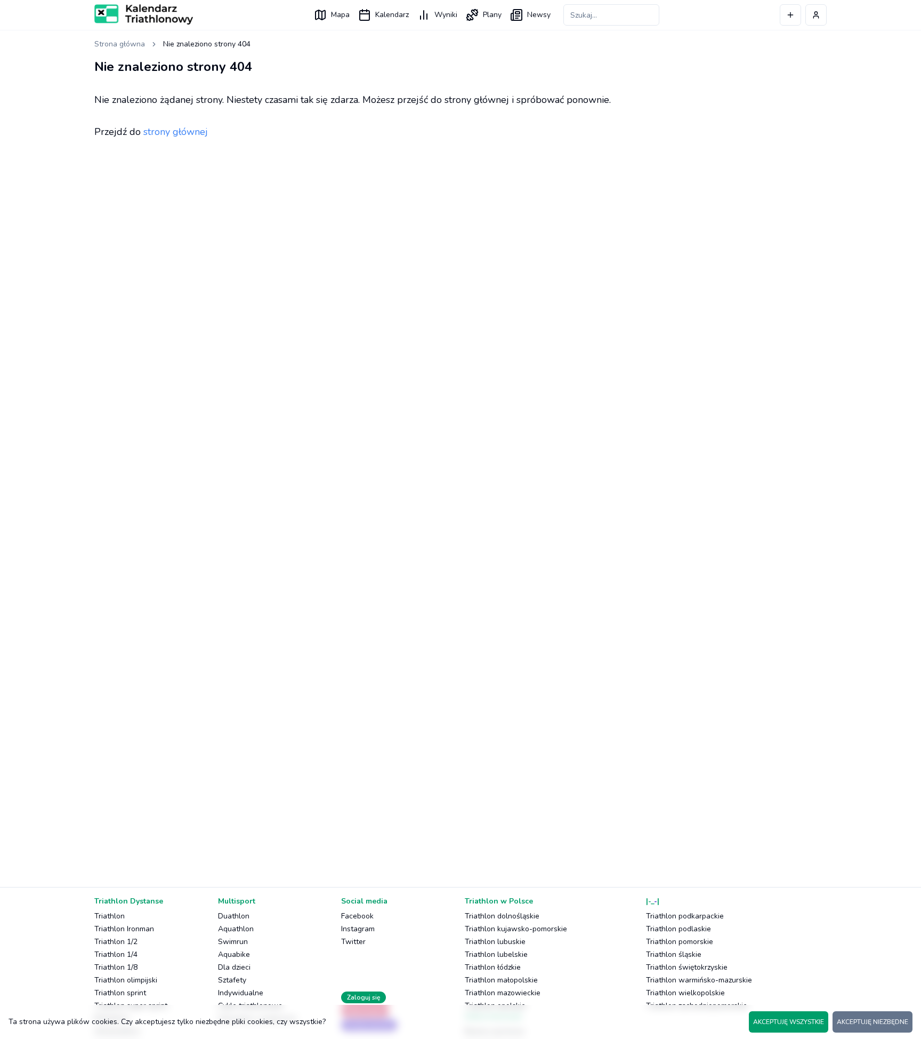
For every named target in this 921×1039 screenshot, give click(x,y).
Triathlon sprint (120, 993)
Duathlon (233, 916)
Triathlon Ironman (124, 929)
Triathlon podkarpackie (685, 916)
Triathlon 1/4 (116, 954)
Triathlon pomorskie (679, 942)
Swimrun (233, 942)
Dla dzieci (234, 967)
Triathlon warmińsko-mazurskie (699, 980)
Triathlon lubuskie (495, 942)
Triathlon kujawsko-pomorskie (516, 929)
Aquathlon (236, 929)
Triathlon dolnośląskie (502, 916)
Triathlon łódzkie (493, 967)
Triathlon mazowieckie (502, 993)
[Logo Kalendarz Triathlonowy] (143, 14)
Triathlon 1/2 (116, 942)
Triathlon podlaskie (678, 929)
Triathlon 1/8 (116, 967)
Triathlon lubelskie (496, 954)
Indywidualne (240, 993)
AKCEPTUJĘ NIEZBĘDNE (872, 1022)
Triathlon (109, 916)
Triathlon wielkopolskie (685, 993)
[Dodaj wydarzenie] (790, 15)
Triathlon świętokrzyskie (687, 967)
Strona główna (119, 44)
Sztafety (232, 980)
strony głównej (175, 131)
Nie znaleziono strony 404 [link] (207, 44)
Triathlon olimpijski (125, 980)
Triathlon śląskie (673, 954)
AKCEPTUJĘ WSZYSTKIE (788, 1022)
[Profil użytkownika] (816, 15)
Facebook (357, 916)
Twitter (353, 942)
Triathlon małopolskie (501, 980)
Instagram (358, 929)
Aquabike (234, 954)
